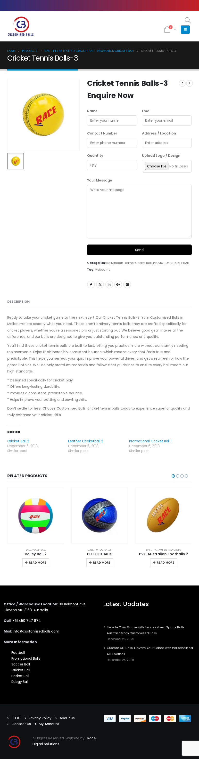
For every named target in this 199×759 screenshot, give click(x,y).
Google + (118, 284)
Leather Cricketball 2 (85, 441)
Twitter (100, 284)
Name (92, 111)
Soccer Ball (20, 664)
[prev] (182, 83)
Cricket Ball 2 (18, 441)
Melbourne (102, 270)
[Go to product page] (36, 515)
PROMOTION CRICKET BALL (171, 263)
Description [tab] (18, 301)
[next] (189, 83)
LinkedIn (109, 284)
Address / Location (159, 133)
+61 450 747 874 (26, 620)
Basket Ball (20, 675)
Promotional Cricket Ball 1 (150, 441)
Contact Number (102, 133)
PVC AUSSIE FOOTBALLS (167, 550)
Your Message (99, 180)
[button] (188, 20)
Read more (37, 563)
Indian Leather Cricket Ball (132, 263)
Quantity (95, 155)
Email (146, 111)
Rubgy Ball (19, 681)
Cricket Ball (20, 670)
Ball (109, 263)
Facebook (91, 284)
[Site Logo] (20, 26)
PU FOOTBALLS (103, 550)
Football (18, 652)
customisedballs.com (35, 631)
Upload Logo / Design (161, 155)
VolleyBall (39, 550)
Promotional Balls (25, 658)
